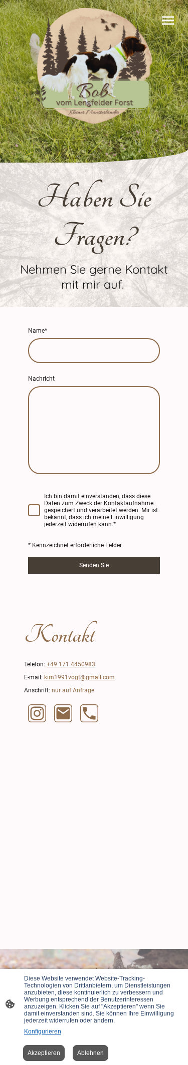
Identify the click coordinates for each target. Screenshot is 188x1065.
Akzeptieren (44, 1052)
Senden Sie (94, 565)
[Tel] (89, 713)
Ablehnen (90, 1052)
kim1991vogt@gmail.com (79, 677)
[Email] (63, 713)
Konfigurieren (42, 1031)
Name (37, 330)
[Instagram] (37, 713)
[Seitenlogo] (94, 67)
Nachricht (41, 378)
